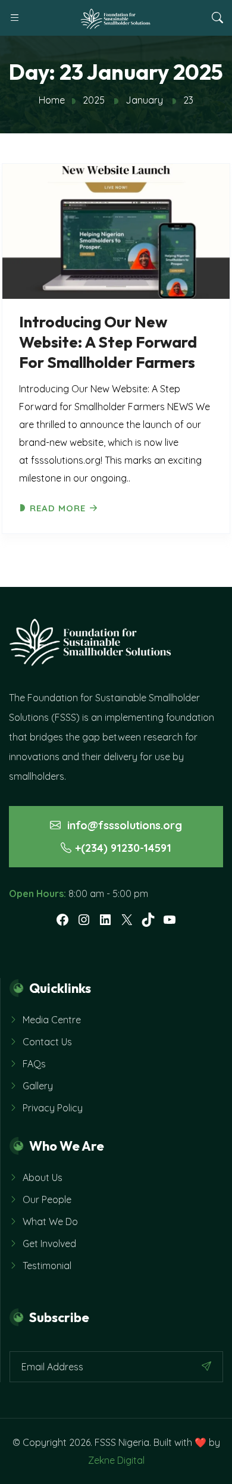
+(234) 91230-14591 (123, 848)
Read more (58, 508)
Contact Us (47, 1042)
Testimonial (47, 1265)
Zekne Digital (116, 1460)
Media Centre (52, 1020)
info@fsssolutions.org (123, 825)
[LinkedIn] (105, 920)
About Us (42, 1177)
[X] (127, 920)
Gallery (38, 1086)
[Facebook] (62, 920)
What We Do (50, 1221)
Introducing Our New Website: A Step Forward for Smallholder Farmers (108, 342)
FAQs (34, 1064)
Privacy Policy (53, 1108)
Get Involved (49, 1243)
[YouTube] (169, 920)
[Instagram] (84, 920)
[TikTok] (148, 920)
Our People (47, 1199)
